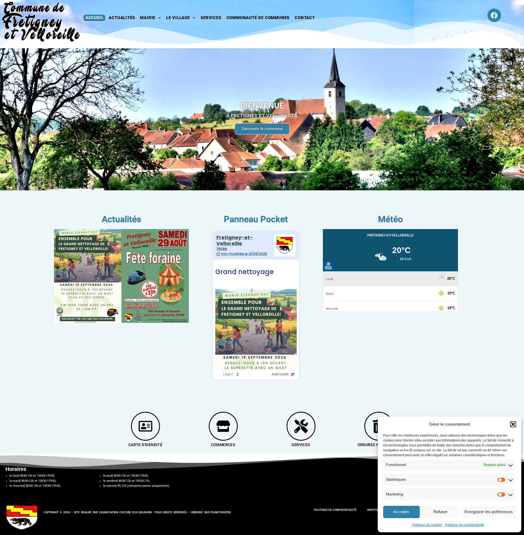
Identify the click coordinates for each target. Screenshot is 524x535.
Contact (305, 17)
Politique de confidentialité (464, 525)
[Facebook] (494, 15)
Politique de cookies (427, 525)
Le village (178, 17)
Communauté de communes (258, 17)
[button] (513, 424)
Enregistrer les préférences (489, 511)
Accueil (94, 17)
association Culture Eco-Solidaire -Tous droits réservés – (145, 512)
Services (211, 17)
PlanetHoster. (220, 512)
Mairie (147, 17)
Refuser (440, 511)
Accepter (401, 511)
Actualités (122, 17)
